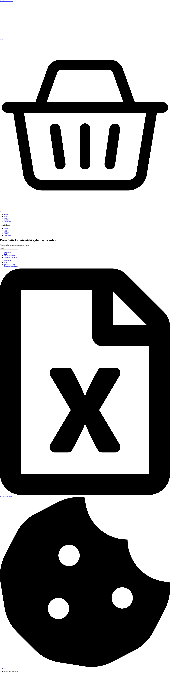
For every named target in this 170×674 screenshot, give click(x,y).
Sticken (6, 232)
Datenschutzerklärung (11, 257)
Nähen (6, 228)
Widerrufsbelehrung (10, 255)
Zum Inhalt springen (6, 1)
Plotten (6, 230)
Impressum (7, 252)
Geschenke (7, 235)
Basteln (6, 233)
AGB (5, 254)
